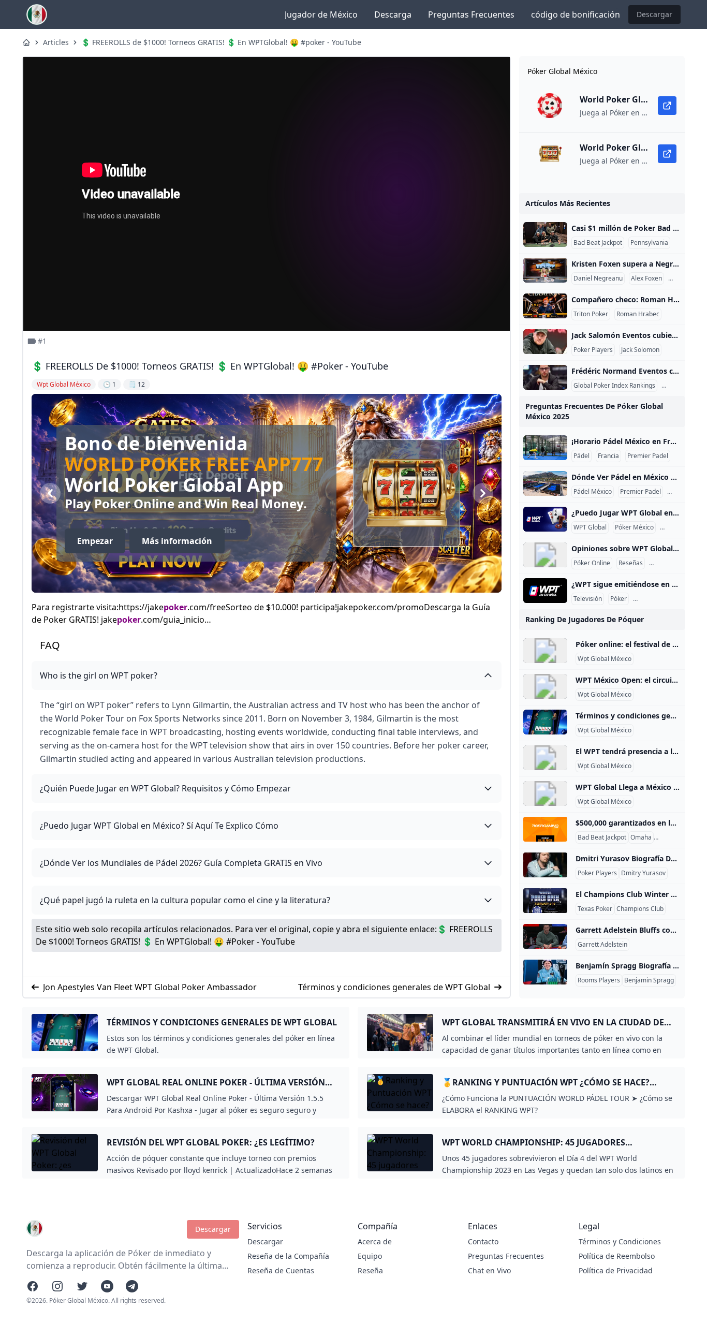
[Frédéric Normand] (545, 377)
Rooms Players (599, 980)
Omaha (641, 837)
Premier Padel (647, 456)
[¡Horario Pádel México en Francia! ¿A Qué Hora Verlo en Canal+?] (545, 447)
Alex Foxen (646, 278)
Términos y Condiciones (620, 1241)
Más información (257, 541)
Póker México (634, 527)
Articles (56, 42)
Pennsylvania (649, 243)
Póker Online (591, 563)
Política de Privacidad (616, 1270)
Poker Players (593, 350)
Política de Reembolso (617, 1256)
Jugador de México (321, 14)
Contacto (483, 1241)
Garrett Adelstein (602, 944)
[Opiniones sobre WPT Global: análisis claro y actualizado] (545, 554)
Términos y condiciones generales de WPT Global (394, 987)
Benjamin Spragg (649, 980)
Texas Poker (595, 909)
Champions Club (640, 909)
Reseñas (630, 563)
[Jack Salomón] (545, 341)
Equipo (370, 1256)
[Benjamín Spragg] (545, 972)
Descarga (392, 14)
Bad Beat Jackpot (597, 243)
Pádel (581, 456)
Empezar (175, 541)
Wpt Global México (604, 659)
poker (175, 607)
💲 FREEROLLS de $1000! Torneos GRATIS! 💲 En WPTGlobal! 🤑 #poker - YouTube (221, 42)
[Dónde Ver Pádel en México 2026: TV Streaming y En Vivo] (545, 483)
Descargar (654, 14)
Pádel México (592, 492)
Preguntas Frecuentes (471, 14)
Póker (618, 599)
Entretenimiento (658, 599)
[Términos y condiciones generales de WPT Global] (545, 722)
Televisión (587, 599)
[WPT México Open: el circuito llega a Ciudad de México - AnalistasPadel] (545, 686)
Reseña (370, 1270)
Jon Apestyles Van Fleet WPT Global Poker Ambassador (150, 987)
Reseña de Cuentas (280, 1270)
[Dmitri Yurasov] (545, 864)
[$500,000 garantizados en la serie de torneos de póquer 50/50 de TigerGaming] (545, 829)
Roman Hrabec (637, 314)
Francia (608, 456)
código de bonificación (575, 14)
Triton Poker (590, 314)
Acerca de (375, 1241)
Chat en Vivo (489, 1270)
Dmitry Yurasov (643, 873)
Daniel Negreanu (598, 278)
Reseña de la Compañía (288, 1256)
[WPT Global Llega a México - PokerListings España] (545, 793)
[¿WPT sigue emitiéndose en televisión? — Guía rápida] (545, 590)
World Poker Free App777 (274, 464)
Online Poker (674, 837)
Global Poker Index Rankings (614, 385)
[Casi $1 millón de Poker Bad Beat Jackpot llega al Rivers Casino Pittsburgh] (545, 234)
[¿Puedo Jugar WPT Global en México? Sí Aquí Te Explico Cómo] (545, 519)
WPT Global (590, 527)
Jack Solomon (640, 350)
